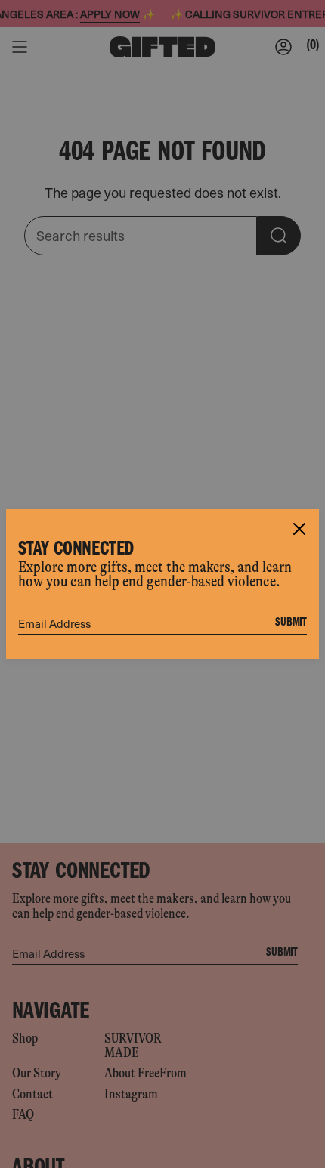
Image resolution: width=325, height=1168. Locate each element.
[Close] (299, 529)
